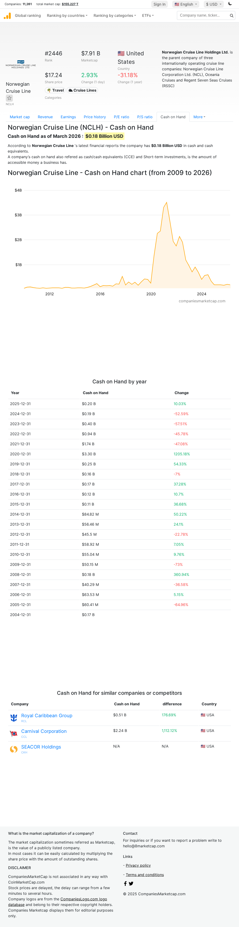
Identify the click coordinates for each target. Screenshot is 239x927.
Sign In (159, 4)
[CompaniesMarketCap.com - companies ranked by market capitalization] (7, 15)
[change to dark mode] (230, 4)
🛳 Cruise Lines (82, 90)
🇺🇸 (184, 4)
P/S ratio (145, 116)
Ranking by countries (66, 15)
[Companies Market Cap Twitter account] (131, 884)
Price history (95, 116)
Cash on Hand (173, 116)
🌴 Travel (55, 90)
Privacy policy (138, 865)
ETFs (146, 15)
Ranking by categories (113, 15)
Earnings (68, 116)
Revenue (45, 116)
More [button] (198, 116)
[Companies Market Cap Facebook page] (125, 884)
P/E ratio (121, 116)
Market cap (20, 116)
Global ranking (28, 15)
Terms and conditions (145, 874)
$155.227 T (70, 4)
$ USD (212, 4)
